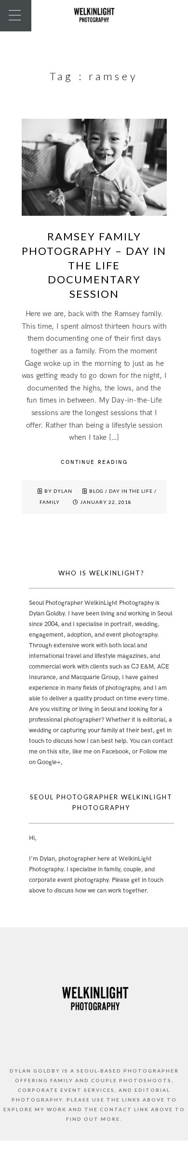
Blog (96, 491)
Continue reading (94, 462)
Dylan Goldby (47, 613)
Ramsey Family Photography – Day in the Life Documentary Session (94, 265)
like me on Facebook (100, 751)
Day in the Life (131, 491)
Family (50, 502)
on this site (54, 751)
